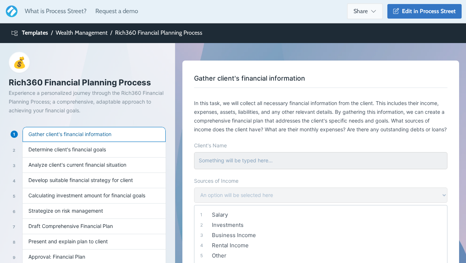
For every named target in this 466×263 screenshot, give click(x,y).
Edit (427, 11)
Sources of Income (216, 181)
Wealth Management (81, 32)
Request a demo (116, 11)
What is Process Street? (56, 11)
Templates (35, 32)
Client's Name (210, 145)
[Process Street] (10, 11)
